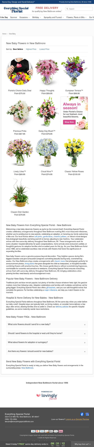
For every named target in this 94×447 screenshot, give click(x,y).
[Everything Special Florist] (16, 9)
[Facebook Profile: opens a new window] (82, 414)
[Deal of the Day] (74, 113)
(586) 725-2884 (11, 419)
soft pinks (38, 236)
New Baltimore (27, 367)
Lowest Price (44, 49)
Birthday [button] (35, 17)
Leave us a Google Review (77, 419)
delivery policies (62, 306)
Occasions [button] (23, 17)
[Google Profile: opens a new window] (87, 414)
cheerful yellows (60, 236)
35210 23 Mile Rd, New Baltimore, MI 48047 (22, 416)
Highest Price (31, 49)
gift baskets (50, 287)
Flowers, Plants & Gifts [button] (75, 17)
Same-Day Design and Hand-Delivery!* (18, 1)
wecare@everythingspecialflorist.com (19, 421)
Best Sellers (18, 49)
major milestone (50, 290)
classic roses (59, 261)
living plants (29, 263)
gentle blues (48, 236)
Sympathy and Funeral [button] (53, 17)
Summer (13, 17)
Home (4, 34)
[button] (87, 436)
